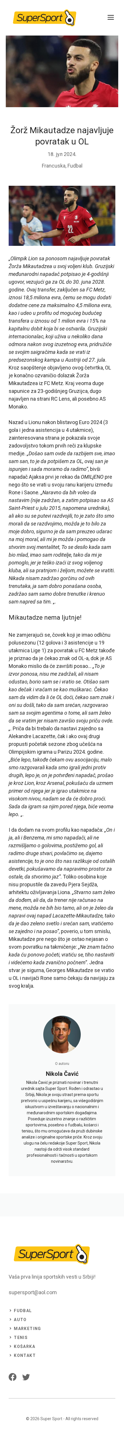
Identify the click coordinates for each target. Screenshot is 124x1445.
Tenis (21, 1337)
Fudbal (74, 166)
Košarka (24, 1346)
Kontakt (25, 1355)
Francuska (53, 166)
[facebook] (12, 1377)
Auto (20, 1319)
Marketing (27, 1328)
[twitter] (26, 1377)
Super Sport (51, 1418)
